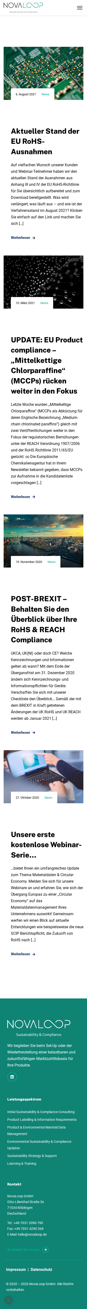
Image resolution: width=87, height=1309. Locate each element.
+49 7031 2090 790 (28, 1223)
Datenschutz (41, 1269)
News (46, 94)
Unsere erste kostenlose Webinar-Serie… (46, 844)
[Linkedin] (12, 1077)
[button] (8, 1300)
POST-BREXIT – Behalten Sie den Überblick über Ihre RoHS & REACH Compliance (44, 619)
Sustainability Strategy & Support (32, 1156)
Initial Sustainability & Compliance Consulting (41, 1112)
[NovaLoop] (23, 7)
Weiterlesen (20, 237)
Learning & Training (21, 1163)
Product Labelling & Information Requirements (42, 1120)
